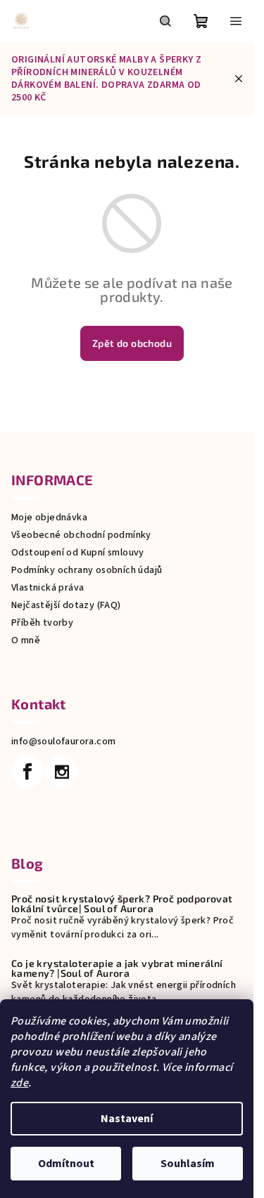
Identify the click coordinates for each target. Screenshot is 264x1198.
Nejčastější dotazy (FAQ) (66, 605)
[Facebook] (27, 772)
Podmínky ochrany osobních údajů (86, 570)
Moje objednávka (49, 518)
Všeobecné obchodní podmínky (81, 535)
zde (19, 1083)
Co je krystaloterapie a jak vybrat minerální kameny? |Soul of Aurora (117, 968)
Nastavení (127, 1118)
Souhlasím (188, 1163)
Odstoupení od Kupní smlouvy (77, 553)
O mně (25, 640)
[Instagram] (62, 772)
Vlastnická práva (47, 588)
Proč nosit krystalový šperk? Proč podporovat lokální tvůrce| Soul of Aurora (122, 904)
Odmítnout (66, 1163)
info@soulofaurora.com (63, 742)
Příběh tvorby (42, 623)
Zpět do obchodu (132, 343)
